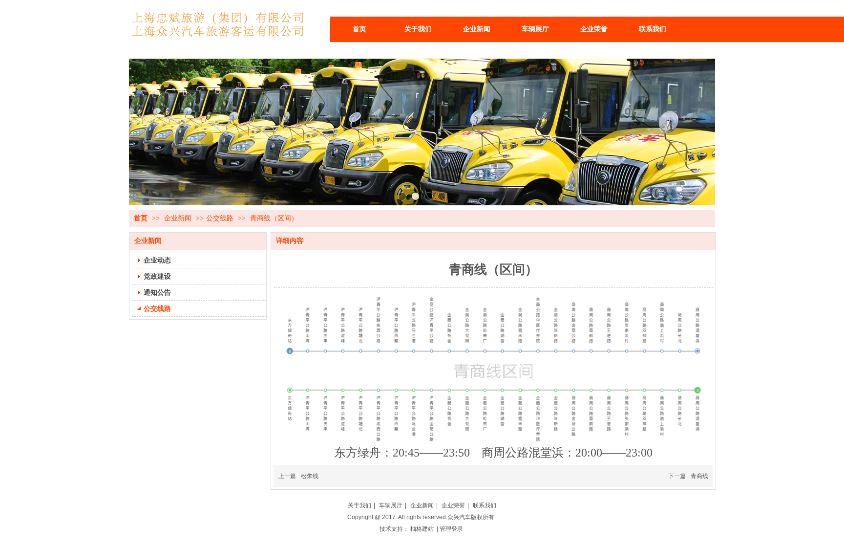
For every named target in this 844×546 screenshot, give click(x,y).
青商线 (699, 476)
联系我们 (484, 505)
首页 (141, 218)
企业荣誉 (453, 505)
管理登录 (452, 528)
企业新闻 (178, 218)
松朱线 (309, 476)
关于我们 (359, 505)
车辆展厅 (390, 505)
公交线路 (219, 218)
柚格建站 (422, 528)
